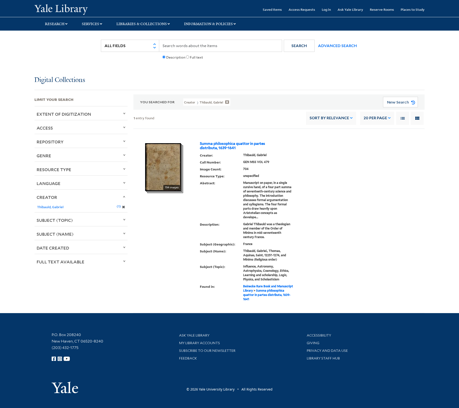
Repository (50, 142)
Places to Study (413, 9)
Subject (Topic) (55, 220)
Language (48, 183)
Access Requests (302, 9)
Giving (313, 343)
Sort (329, 118)
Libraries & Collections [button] (141, 24)
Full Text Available (60, 262)
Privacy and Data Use (327, 351)
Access (45, 128)
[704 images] (163, 166)
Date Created (53, 248)
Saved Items (272, 9)
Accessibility (319, 335)
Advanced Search (337, 46)
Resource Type (54, 169)
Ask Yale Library (350, 9)
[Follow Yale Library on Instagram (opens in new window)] (60, 359)
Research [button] (55, 24)
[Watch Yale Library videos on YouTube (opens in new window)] (67, 359)
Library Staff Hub (323, 358)
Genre (44, 155)
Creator (47, 197)
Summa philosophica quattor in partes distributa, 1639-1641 (232, 145)
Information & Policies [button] (208, 24)
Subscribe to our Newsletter (207, 351)
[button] (299, 46)
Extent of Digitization (64, 114)
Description (175, 57)
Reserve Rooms (382, 9)
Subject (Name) (55, 234)
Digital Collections (59, 80)
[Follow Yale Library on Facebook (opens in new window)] (54, 359)
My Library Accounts (199, 343)
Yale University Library (63, 9)
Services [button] (90, 24)
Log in (326, 9)
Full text (196, 57)
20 (375, 118)
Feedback (188, 358)
